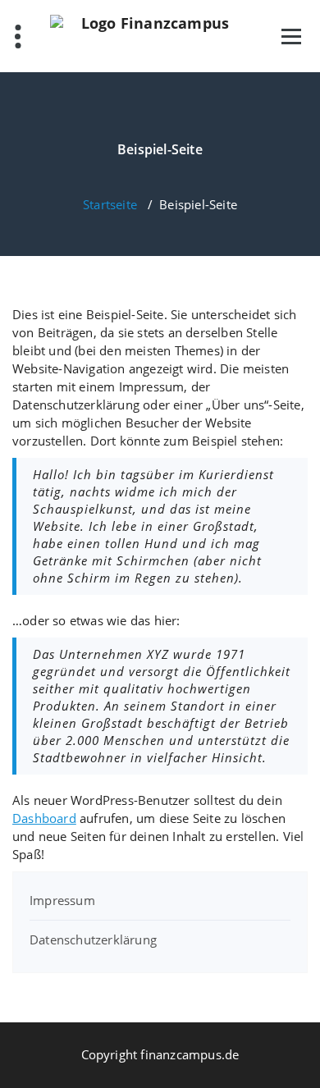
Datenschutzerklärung (93, 939)
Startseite (110, 204)
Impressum (62, 900)
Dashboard (44, 818)
